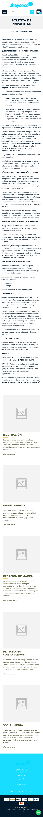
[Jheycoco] (22, 4)
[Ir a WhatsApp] (23, 792)
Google (8, 286)
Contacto (21, 775)
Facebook (9, 283)
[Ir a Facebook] (12, 792)
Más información (9, 454)
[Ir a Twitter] (15, 792)
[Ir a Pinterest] (27, 792)
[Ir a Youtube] (31, 792)
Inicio (12, 31)
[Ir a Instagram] (19, 792)
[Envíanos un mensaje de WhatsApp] (38, 812)
